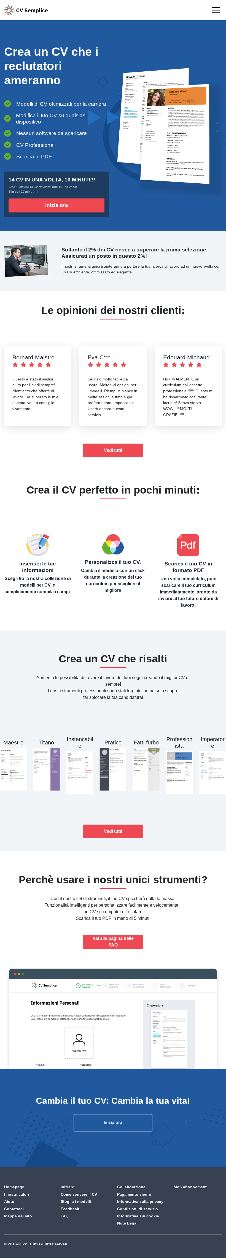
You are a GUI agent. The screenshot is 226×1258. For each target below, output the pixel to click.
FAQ (65, 1216)
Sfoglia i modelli (76, 1201)
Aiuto (9, 1201)
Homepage (14, 1187)
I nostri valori (16, 1194)
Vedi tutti (113, 450)
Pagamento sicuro (134, 1194)
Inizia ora (56, 205)
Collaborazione (131, 1187)
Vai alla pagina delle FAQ (113, 941)
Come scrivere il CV (79, 1194)
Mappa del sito (18, 1216)
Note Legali (128, 1223)
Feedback (70, 1209)
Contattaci (14, 1209)
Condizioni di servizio (137, 1209)
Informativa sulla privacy (140, 1201)
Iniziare (67, 1187)
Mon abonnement (190, 1187)
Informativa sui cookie (138, 1216)
